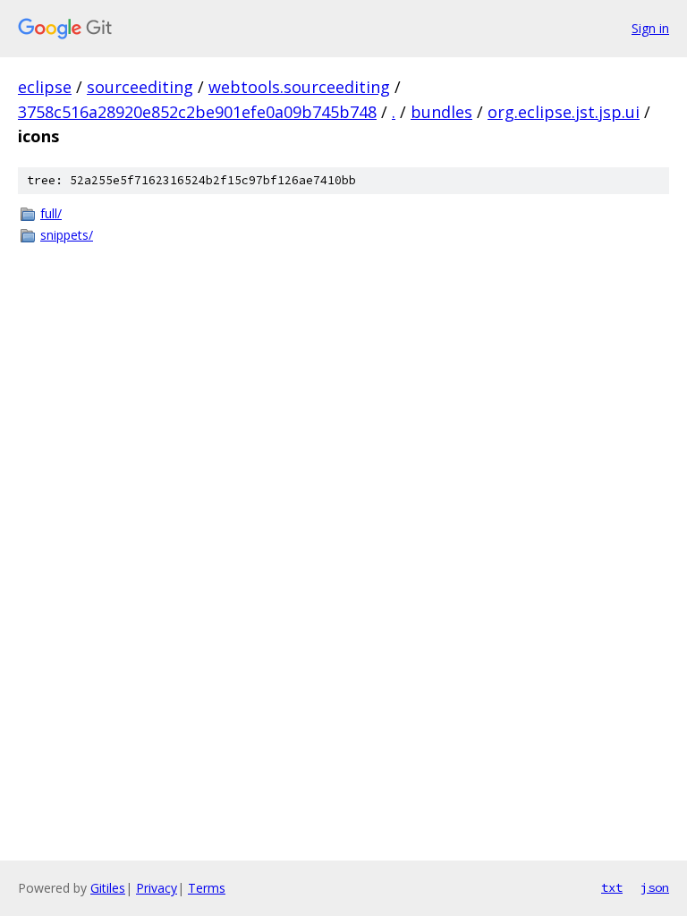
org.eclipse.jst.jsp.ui (564, 112)
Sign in (650, 28)
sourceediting (140, 87)
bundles (441, 112)
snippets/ (66, 234)
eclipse (45, 87)
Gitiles (107, 887)
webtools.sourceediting (299, 87)
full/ (51, 213)
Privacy (156, 887)
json (654, 887)
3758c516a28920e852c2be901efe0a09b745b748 (197, 112)
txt (612, 887)
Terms (206, 887)
